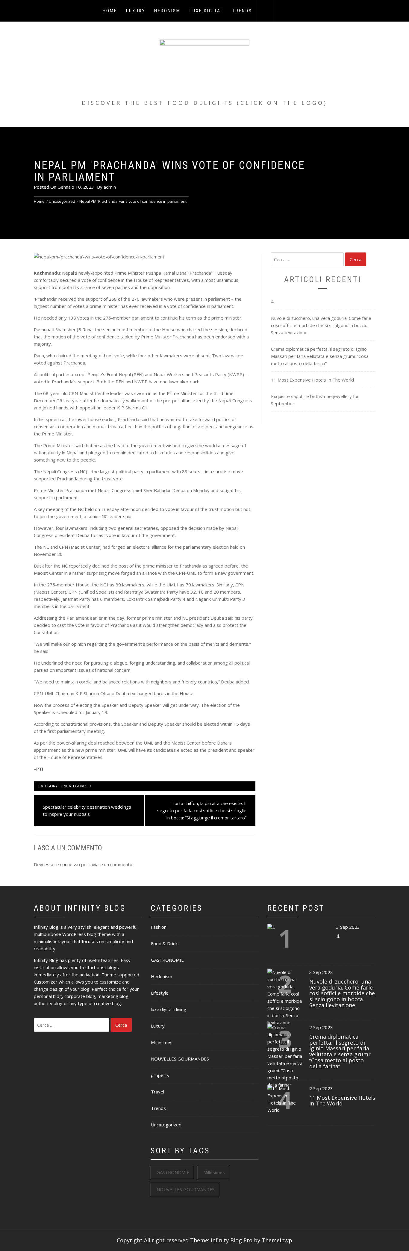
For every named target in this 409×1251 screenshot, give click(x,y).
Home (110, 10)
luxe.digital (207, 10)
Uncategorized (76, 786)
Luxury (135, 10)
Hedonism (167, 10)
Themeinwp (277, 1240)
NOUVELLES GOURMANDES (180, 1059)
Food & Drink (164, 943)
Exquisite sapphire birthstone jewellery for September (315, 399)
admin (110, 187)
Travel (157, 1092)
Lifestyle (160, 993)
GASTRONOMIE (167, 960)
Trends (242, 10)
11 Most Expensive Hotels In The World (312, 380)
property (160, 1075)
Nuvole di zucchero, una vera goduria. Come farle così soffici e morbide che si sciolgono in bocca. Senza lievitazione (321, 325)
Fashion (158, 927)
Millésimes (161, 1042)
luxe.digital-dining (168, 1009)
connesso (70, 864)
